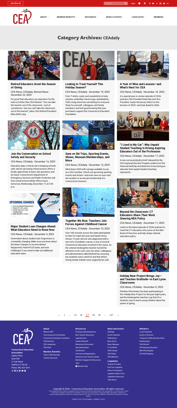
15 (75, 315)
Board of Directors (146, 335)
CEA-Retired (144, 344)
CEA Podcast (112, 351)
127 (111, 315)
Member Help (82, 366)
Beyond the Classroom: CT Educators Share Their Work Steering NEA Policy (137, 215)
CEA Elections (48, 341)
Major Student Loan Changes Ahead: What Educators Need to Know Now (33, 228)
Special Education (82, 347)
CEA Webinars (113, 357)
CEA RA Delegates (147, 354)
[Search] (125, 3)
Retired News (41, 91)
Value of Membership (51, 355)
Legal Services (80, 338)
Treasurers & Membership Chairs (152, 338)
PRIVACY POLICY (77, 399)
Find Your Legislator (115, 367)
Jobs (77, 363)
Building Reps (145, 341)
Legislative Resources (116, 377)
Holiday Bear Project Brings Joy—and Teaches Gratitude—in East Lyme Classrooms (143, 279)
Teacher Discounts (50, 358)
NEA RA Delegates (147, 351)
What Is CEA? (48, 332)
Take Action (112, 380)
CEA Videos (112, 354)
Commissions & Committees (54, 335)
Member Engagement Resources (88, 360)
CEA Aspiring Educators (148, 347)
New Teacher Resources (84, 335)
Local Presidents (146, 332)
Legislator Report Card (116, 373)
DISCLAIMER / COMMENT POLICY (94, 399)
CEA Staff (47, 347)
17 (87, 315)
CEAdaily (28, 91)
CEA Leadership (49, 344)
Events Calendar (114, 335)
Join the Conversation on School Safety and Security (31, 155)
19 (99, 315)
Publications (112, 338)
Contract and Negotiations (85, 354)
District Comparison (115, 370)
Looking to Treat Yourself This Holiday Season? (84, 86)
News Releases (113, 344)
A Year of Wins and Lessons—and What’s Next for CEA (140, 86)
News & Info (112, 341)
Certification (80, 351)
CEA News (16, 91)
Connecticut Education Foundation (56, 338)
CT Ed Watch (112, 347)
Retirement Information (84, 344)
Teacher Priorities (114, 364)
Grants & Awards (81, 341)
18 (93, 315)
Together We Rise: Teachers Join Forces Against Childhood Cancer (86, 222)
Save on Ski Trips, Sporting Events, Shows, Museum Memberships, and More (87, 157)
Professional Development (85, 332)
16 (81, 315)
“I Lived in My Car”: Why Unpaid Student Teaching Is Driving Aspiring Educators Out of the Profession (142, 148)
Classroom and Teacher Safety (87, 357)
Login (133, 3)
